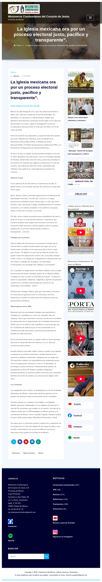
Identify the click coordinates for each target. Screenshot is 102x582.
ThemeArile (73, 572)
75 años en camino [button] (71, 81)
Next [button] (91, 81)
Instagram (78, 426)
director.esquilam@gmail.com (76, 575)
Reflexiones (58, 499)
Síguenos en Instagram (63, 537)
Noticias (13, 72)
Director (15, 76)
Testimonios (58, 504)
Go (47, 556)
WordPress (51, 572)
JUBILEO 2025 (81, 194)
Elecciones (16, 453)
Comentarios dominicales (64, 485)
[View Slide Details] (81, 82)
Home (19, 45)
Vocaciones (58, 509)
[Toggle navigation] (90, 17)
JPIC (55, 490)
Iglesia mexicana (29, 453)
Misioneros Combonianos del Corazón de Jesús (38, 16)
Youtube (77, 404)
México (40, 453)
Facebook (78, 415)
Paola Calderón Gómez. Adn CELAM (25, 106)
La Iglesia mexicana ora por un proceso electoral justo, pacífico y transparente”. (56, 45)
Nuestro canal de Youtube (64, 523)
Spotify (77, 438)
